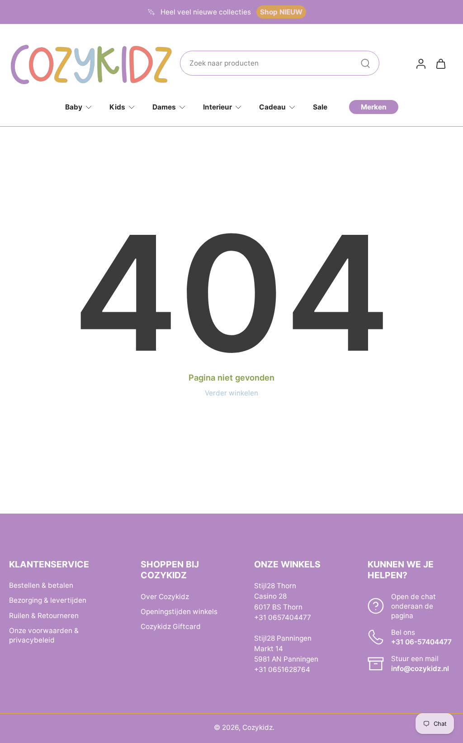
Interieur (217, 107)
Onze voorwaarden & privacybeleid (44, 635)
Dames (164, 107)
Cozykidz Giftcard (171, 626)
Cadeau (272, 107)
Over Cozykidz (165, 596)
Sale (320, 107)
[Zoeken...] (365, 63)
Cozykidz (257, 727)
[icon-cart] (440, 63)
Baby (73, 107)
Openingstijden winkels (179, 611)
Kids (117, 107)
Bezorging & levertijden (47, 600)
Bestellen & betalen (41, 585)
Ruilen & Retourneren (44, 615)
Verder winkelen (231, 393)
